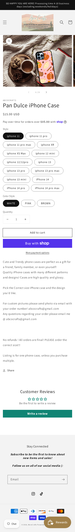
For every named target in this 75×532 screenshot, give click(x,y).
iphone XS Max (16, 153)
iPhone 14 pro (16, 188)
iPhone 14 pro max (47, 188)
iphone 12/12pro (17, 162)
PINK (28, 203)
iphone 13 (44, 162)
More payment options (37, 252)
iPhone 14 (42, 179)
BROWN (46, 203)
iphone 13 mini (16, 179)
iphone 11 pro (38, 136)
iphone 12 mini (45, 153)
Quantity (7, 211)
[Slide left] (29, 92)
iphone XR (47, 144)
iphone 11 (13, 136)
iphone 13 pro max (47, 170)
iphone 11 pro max (19, 144)
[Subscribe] (63, 479)
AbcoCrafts (32, 525)
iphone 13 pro (16, 170)
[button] (5, 22)
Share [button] (10, 370)
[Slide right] (46, 92)
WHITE (11, 203)
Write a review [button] (37, 414)
